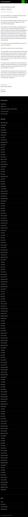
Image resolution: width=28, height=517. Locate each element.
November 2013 (4, 223)
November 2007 (4, 399)
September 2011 (4, 286)
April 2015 (3, 183)
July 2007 (3, 408)
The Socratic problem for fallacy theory (9, 108)
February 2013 (4, 245)
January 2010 (3, 335)
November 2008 (4, 369)
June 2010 (3, 323)
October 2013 (4, 225)
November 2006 (4, 428)
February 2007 (4, 421)
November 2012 (4, 252)
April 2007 (3, 416)
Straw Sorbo (3, 104)
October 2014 (4, 196)
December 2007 (4, 396)
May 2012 (3, 267)
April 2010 (3, 328)
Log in (2, 501)
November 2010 (4, 311)
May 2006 (3, 443)
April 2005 (3, 472)
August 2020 (3, 125)
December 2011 (4, 279)
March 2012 (3, 271)
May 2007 (3, 413)
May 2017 (3, 152)
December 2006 (4, 426)
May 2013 (3, 237)
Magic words (3, 106)
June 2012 (3, 264)
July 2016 (3, 169)
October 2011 (4, 284)
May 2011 (3, 296)
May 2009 (3, 355)
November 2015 (4, 176)
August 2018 (3, 134)
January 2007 (3, 423)
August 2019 (3, 130)
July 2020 (3, 127)
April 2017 (3, 154)
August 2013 (3, 230)
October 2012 (4, 254)
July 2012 (3, 262)
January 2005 (3, 479)
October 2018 (4, 132)
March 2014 (3, 213)
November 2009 (4, 340)
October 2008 (4, 372)
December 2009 (4, 338)
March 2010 (3, 330)
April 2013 (3, 240)
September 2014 (4, 198)
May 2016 (3, 174)
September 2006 (4, 433)
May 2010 (3, 325)
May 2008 (3, 384)
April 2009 (3, 357)
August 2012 (3, 259)
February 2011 (4, 303)
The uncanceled (4, 113)
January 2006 (3, 452)
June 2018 (3, 137)
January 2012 (3, 276)
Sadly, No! (5, 17)
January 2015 (3, 188)
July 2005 (3, 467)
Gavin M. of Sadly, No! (6, 45)
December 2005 (4, 455)
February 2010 (4, 333)
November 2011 (4, 281)
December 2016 (4, 164)
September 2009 (4, 345)
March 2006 (3, 448)
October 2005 (4, 460)
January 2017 (3, 161)
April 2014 (3, 210)
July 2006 (3, 438)
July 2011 (3, 291)
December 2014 (4, 191)
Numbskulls (3, 90)
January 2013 (3, 247)
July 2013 (3, 232)
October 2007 (4, 401)
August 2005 (3, 465)
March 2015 (3, 186)
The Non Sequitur (5, 1)
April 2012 (3, 269)
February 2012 (4, 274)
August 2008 (3, 377)
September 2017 (4, 142)
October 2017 (4, 139)
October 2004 (4, 484)
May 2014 (3, 208)
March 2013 (3, 242)
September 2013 (4, 227)
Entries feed (3, 504)
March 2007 (3, 418)
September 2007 (4, 404)
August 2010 (3, 318)
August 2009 (3, 347)
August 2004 (3, 489)
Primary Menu (26, 1)
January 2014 (3, 218)
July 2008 (3, 379)
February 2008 (4, 391)
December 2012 (4, 249)
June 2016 (3, 171)
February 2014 (4, 215)
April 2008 (3, 386)
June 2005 (3, 470)
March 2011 (3, 301)
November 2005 (4, 457)
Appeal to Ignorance (5, 7)
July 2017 (3, 147)
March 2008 (3, 389)
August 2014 (3, 201)
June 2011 (3, 293)
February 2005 (4, 477)
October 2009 (4, 342)
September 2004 (4, 487)
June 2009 (3, 352)
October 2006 (4, 430)
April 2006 (3, 445)
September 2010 (4, 315)
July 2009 (3, 350)
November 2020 (4, 122)
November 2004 (4, 482)
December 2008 (4, 367)
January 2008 (3, 394)
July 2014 (3, 203)
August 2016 (3, 166)
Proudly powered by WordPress (6, 515)
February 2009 (4, 362)
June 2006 (3, 440)
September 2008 (4, 374)
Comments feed (4, 506)
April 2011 (3, 298)
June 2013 (3, 235)
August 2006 (3, 435)
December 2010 (4, 308)
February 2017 (4, 159)
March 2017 (3, 156)
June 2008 (3, 382)
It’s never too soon (4, 111)
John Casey (10, 12)
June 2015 (3, 179)
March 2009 (3, 360)
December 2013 (4, 220)
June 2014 (3, 205)
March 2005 (3, 474)
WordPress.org (4, 509)
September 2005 (4, 462)
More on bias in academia (6, 85)
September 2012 (4, 257)
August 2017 (3, 144)
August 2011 (3, 289)
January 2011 (3, 306)
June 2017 (3, 149)
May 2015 (3, 181)
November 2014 (4, 193)
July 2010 (3, 320)
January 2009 (3, 364)
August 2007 (3, 406)
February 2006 (4, 450)
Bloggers (13, 7)
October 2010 (4, 313)
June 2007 (3, 411)
